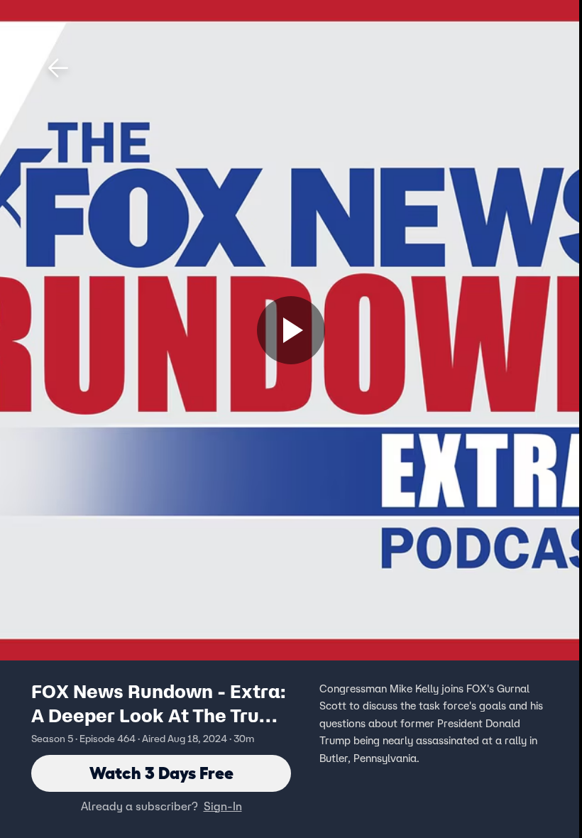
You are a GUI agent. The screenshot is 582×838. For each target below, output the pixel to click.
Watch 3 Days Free (161, 773)
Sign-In (223, 806)
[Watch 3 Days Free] (291, 330)
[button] (58, 68)
